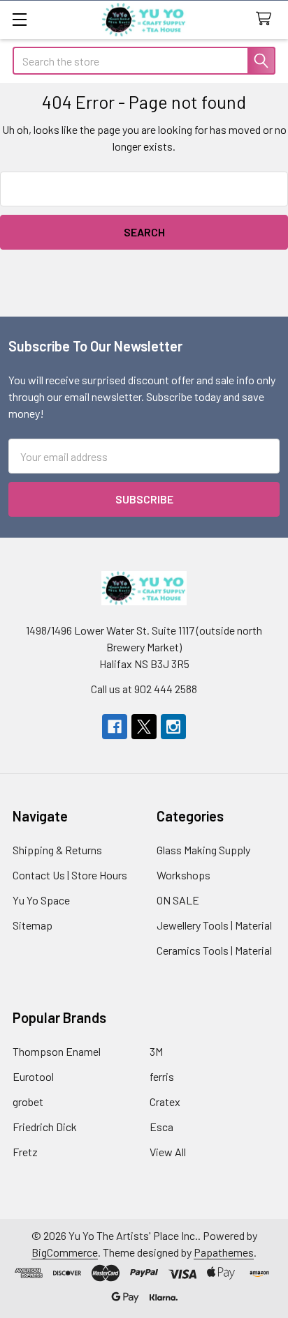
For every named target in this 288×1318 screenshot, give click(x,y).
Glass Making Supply (203, 849)
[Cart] (266, 19)
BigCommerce (64, 1252)
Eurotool (33, 1076)
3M (156, 1051)
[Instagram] (173, 726)
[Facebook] (114, 726)
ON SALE (178, 900)
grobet (28, 1101)
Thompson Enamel (57, 1051)
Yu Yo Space (41, 900)
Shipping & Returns (57, 849)
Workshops (183, 874)
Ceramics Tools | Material (214, 950)
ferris (162, 1076)
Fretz (25, 1151)
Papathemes (224, 1252)
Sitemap (32, 925)
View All (168, 1151)
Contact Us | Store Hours (70, 874)
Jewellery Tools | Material (214, 925)
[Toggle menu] (19, 19)
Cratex (165, 1101)
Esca (161, 1126)
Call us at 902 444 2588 (144, 688)
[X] (144, 726)
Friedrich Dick (45, 1126)
